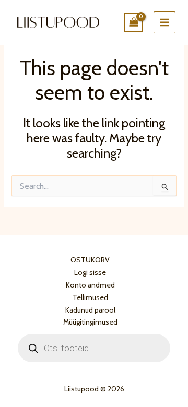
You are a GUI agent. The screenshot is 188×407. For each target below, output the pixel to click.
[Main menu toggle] (164, 22)
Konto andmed (90, 285)
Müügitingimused (90, 322)
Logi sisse (90, 272)
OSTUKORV (90, 260)
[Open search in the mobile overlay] (94, 348)
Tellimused (90, 297)
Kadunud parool (90, 310)
